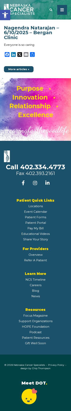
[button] (5, 15)
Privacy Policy (56, 364)
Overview (36, 255)
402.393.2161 (40, 173)
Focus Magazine (35, 315)
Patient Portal (35, 223)
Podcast (35, 332)
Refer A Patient (35, 260)
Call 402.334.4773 (35, 167)
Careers (35, 285)
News (35, 296)
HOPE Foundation (35, 326)
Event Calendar (35, 211)
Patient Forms (35, 217)
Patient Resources (35, 338)
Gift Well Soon (35, 343)
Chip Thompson (41, 368)
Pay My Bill (35, 228)
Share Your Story (35, 239)
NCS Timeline (35, 279)
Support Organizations (35, 321)
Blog (35, 290)
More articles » (18, 69)
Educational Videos (35, 234)
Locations (35, 206)
